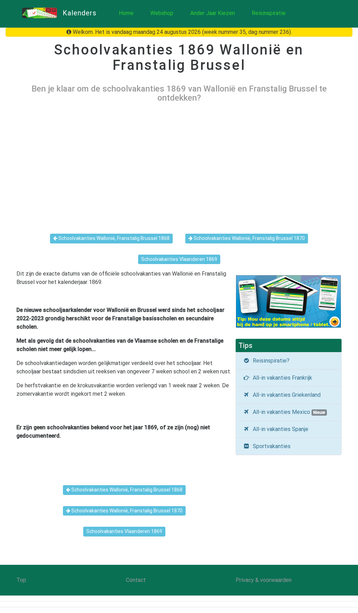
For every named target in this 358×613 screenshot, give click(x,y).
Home (126, 13)
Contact (136, 580)
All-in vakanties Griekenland (285, 395)
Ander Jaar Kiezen (212, 13)
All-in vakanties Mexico (287, 412)
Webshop (161, 13)
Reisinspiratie (269, 13)
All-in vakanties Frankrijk (281, 377)
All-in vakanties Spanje (279, 429)
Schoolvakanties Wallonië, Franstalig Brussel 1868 (113, 238)
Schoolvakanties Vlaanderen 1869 (179, 259)
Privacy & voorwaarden (264, 580)
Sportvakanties (270, 446)
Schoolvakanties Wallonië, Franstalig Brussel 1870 (249, 238)
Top (21, 580)
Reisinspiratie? (269, 360)
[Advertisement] (179, 162)
